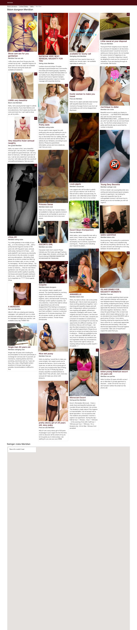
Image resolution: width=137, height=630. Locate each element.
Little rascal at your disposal (114, 41)
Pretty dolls (44, 125)
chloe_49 (12, 237)
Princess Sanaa (46, 204)
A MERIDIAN (14, 307)
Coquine (43, 285)
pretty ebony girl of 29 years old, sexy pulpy (52, 424)
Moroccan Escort (78, 397)
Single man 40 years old (19, 347)
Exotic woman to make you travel (82, 95)
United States (23, 6)
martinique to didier (110, 107)
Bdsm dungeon (12, 6)
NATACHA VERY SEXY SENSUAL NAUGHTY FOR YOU (51, 58)
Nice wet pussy (46, 353)
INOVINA (10, 3)
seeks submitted (108, 235)
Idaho (32, 6)
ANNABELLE (75, 294)
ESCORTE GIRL (46, 244)
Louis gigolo (75, 184)
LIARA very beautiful (17, 100)
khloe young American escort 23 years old (114, 372)
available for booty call (80, 54)
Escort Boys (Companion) (82, 230)
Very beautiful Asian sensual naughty (21, 142)
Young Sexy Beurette (110, 184)
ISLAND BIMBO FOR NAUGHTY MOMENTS (111, 290)
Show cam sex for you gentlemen (18, 54)
